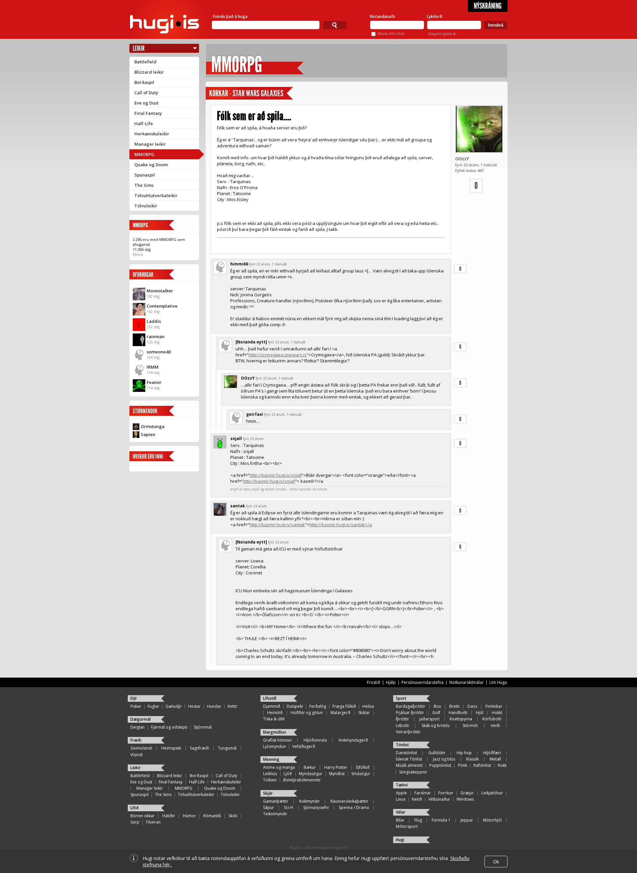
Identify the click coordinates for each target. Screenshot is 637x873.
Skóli (233, 816)
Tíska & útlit (274, 719)
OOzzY (462, 159)
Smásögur (360, 773)
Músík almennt (409, 765)
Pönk (462, 765)
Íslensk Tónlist (409, 759)
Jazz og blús (444, 759)
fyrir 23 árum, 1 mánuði (268, 264)
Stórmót (470, 725)
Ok (496, 861)
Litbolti (402, 725)
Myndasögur (310, 773)
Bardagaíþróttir (410, 706)
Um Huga (498, 682)
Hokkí (497, 712)
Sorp (134, 822)
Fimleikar (493, 706)
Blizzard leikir (149, 72)
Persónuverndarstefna (422, 682)
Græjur (467, 793)
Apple (401, 793)
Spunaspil (144, 175)
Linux (400, 799)
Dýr (133, 698)
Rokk (502, 765)
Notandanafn (382, 16)
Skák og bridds (436, 725)
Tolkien (270, 780)
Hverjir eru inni (148, 456)
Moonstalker (160, 291)
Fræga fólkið (344, 706)
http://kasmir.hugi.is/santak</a (341, 525)
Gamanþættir (275, 801)
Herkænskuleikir (151, 134)
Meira (138, 254)
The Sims (144, 185)
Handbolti (458, 712)
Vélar (400, 812)
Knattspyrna (461, 719)
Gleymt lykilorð (442, 33)
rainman (156, 336)
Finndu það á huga (230, 16)
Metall (495, 759)
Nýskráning (488, 6)
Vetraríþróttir (408, 732)
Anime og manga (279, 767)
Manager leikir (150, 144)
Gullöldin (436, 753)
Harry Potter (335, 767)
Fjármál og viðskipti (169, 727)
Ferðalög (317, 706)
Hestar (194, 706)
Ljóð (288, 773)
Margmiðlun (274, 732)
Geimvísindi (141, 748)
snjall (236, 438)
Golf (436, 712)
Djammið (271, 706)
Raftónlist (482, 765)
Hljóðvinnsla (315, 740)
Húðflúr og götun (307, 712)
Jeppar (466, 820)
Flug (418, 820)
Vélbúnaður (439, 799)
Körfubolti (491, 719)
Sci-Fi (288, 807)
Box (437, 706)
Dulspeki (295, 706)
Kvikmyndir (309, 801)
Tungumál (227, 748)
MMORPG (144, 154)
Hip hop (464, 753)
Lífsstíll (269, 698)
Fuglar (153, 706)
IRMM (153, 367)
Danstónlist (406, 753)
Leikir (139, 48)
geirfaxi (254, 414)
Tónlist (402, 745)
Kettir (233, 706)
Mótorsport (407, 826)
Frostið (373, 682)
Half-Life (143, 123)
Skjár (268, 793)
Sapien (148, 434)
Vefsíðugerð (303, 746)
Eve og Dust (146, 103)
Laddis (154, 321)
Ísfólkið (363, 767)
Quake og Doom (151, 165)
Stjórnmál (203, 727)
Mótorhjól (492, 820)
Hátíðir (168, 816)
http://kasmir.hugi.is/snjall (275, 475)
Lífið (134, 808)
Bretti (454, 706)
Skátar (364, 712)
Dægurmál (140, 719)
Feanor (154, 382)
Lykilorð (434, 16)
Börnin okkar (142, 816)
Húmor (189, 816)
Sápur (268, 807)
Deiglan (137, 727)
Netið (417, 799)
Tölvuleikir (145, 206)
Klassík (472, 759)
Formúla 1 (441, 820)
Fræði (135, 740)
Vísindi (136, 755)
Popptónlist (440, 765)
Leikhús (270, 773)
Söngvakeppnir (413, 772)
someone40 (159, 352)
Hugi (400, 839)
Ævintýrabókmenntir (302, 780)
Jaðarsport (429, 719)
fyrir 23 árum (253, 438)
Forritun (445, 793)
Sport (401, 698)
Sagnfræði (199, 748)
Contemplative (162, 306)
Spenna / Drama (354, 807)
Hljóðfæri (492, 753)
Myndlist (337, 773)
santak (237, 506)
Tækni (402, 785)
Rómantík (212, 816)
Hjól (479, 712)
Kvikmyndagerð (353, 740)
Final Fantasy (148, 113)
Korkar (218, 93)
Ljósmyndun (274, 746)
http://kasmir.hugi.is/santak (277, 525)
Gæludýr (174, 706)
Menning (271, 759)
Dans (472, 706)
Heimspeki (171, 748)
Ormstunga (153, 426)
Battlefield (145, 62)
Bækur (310, 767)
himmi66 (239, 264)
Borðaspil (144, 82)
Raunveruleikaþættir (349, 801)
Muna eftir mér (391, 33)
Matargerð (340, 712)
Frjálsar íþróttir (410, 712)
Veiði (495, 725)
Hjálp (391, 682)
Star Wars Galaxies (258, 93)
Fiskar (135, 706)
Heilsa (368, 706)
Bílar (400, 820)
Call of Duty (146, 93)
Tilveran (153, 822)
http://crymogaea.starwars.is (277, 355)
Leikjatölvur (492, 793)
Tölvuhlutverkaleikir (155, 195)
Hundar (214, 706)
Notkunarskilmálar (466, 682)
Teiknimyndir (275, 814)
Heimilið (275, 712)
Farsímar (422, 793)
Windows (465, 799)
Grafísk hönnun (277, 740)
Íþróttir (402, 719)
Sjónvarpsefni (316, 807)
